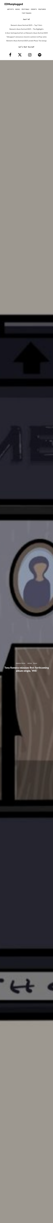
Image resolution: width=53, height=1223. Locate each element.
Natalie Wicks (20, 663)
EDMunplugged (14, 4)
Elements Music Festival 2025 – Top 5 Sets (26, 25)
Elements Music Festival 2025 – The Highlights (27, 29)
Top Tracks (26, 13)
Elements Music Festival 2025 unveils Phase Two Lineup (26, 41)
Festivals (25, 9)
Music (17, 9)
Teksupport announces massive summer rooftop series (26, 37)
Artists (10, 9)
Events (34, 9)
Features (42, 9)
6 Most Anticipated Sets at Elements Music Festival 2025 (26, 33)
